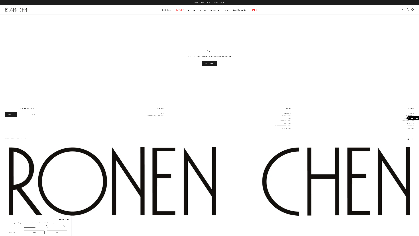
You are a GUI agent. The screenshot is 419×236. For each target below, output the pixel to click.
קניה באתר (287, 108)
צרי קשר (411, 113)
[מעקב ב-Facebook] (412, 139)
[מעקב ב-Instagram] (408, 139)
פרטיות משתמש (286, 116)
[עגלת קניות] (412, 9)
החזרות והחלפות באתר (407, 121)
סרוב (57, 232)
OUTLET (180, 10)
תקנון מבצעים (287, 123)
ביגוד (225, 10)
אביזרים (192, 10)
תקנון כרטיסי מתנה (285, 128)
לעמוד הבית (209, 63)
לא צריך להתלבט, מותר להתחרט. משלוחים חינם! (209, 2)
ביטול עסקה (410, 128)
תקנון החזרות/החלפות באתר (283, 126)
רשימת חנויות (410, 126)
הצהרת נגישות (287, 131)
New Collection (239, 10)
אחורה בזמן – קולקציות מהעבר (155, 116)
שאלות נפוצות (410, 116)
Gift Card (166, 10)
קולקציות (214, 10)
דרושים (412, 131)
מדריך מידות (410, 123)
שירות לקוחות (410, 108)
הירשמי (11, 114)
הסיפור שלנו (160, 108)
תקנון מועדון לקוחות (285, 121)
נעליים (203, 10)
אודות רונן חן (161, 113)
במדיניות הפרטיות (29, 227)
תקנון (289, 118)
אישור (34, 232)
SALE (254, 10)
